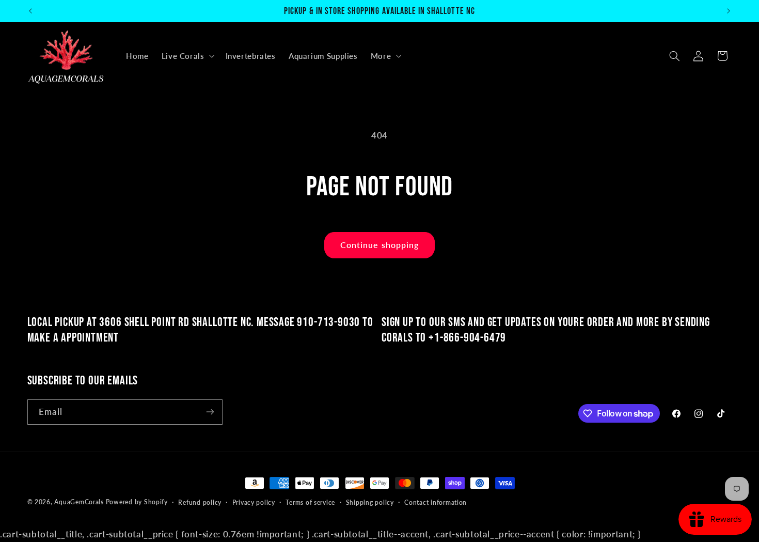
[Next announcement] (728, 11)
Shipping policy (370, 502)
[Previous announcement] (30, 11)
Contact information (435, 502)
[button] (187, 55)
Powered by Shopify (137, 502)
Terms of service (310, 502)
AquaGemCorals (79, 502)
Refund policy (200, 502)
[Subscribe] (210, 412)
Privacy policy (253, 502)
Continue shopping (379, 245)
